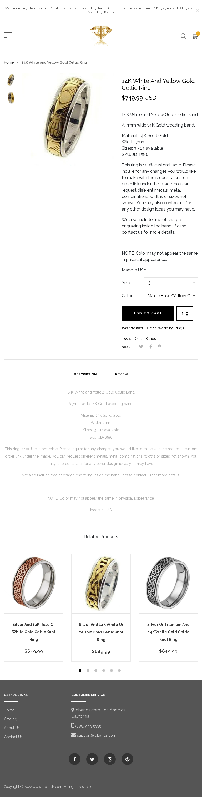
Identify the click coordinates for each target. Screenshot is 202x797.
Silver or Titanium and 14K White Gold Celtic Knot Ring (168, 632)
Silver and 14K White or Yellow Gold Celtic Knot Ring (101, 632)
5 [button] (112, 671)
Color (127, 295)
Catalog (10, 719)
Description (85, 374)
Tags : (127, 339)
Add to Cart (148, 313)
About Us (12, 728)
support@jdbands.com (96, 735)
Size (126, 282)
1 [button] (80, 671)
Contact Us (13, 737)
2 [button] (88, 671)
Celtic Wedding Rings (165, 328)
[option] (11, 82)
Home (9, 62)
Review (121, 374)
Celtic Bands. (146, 339)
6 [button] (120, 671)
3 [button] (96, 671)
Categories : (133, 328)
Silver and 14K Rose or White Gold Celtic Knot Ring (33, 632)
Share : (128, 347)
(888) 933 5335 (87, 726)
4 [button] (104, 671)
